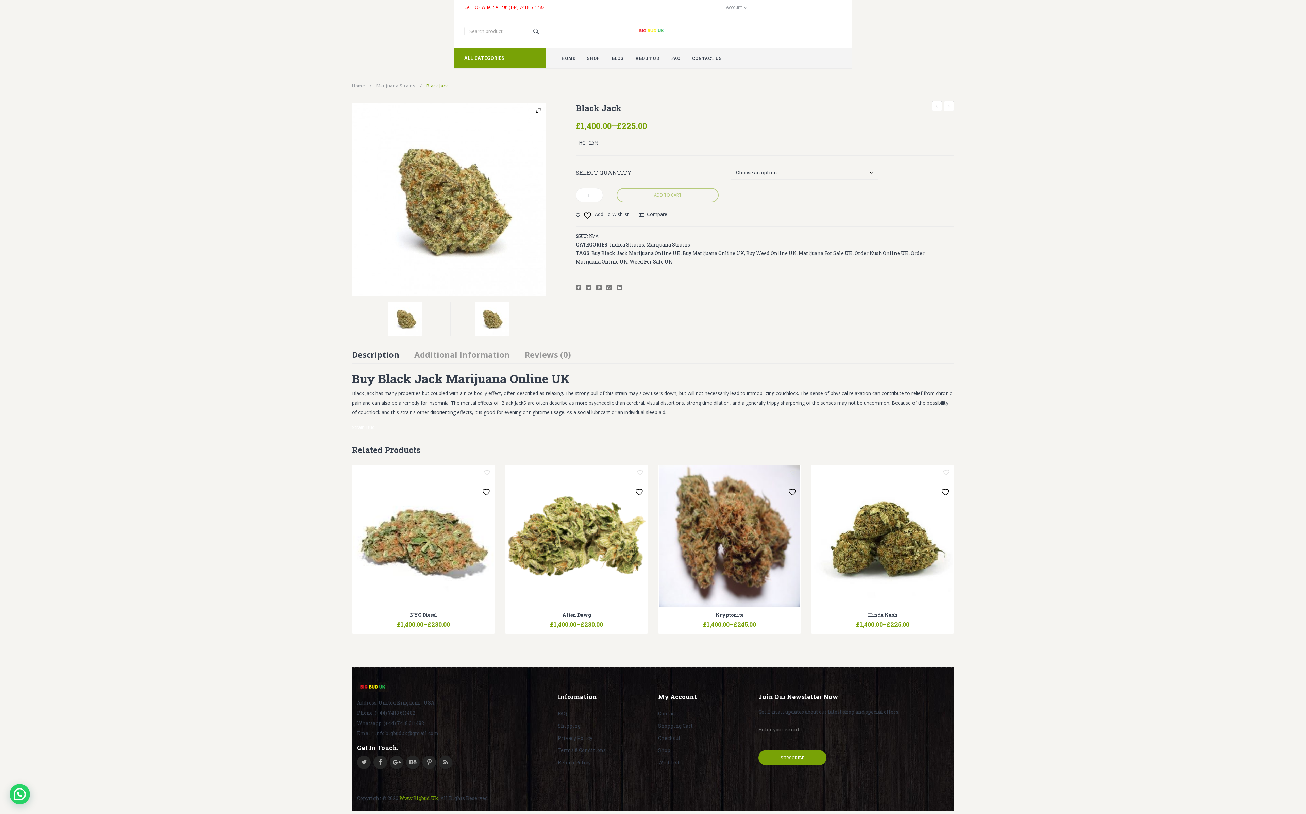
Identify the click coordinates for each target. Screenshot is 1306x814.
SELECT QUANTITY (604, 172)
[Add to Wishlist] (487, 472)
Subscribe (792, 757)
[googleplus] (396, 762)
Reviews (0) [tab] (548, 354)
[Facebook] (578, 287)
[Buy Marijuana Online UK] (373, 687)
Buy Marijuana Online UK (713, 253)
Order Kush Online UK (882, 253)
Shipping (569, 726)
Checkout (669, 738)
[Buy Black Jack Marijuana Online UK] (491, 319)
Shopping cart (675, 726)
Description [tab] (375, 354)
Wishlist (669, 762)
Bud (370, 427)
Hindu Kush (937, 107)
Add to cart (668, 195)
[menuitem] (570, 58)
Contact (667, 713)
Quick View (441, 621)
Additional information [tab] (462, 354)
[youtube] (413, 762)
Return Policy (574, 762)
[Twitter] (588, 287)
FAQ (562, 713)
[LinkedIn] (619, 287)
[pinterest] (429, 762)
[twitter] (364, 762)
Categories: (592, 244)
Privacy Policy (575, 738)
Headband (949, 106)
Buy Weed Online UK (771, 253)
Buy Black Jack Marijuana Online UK (636, 253)
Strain (358, 427)
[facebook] (380, 762)
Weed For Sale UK (651, 261)
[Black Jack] (405, 319)
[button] (20, 794)
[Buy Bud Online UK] (653, 31)
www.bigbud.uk (418, 798)
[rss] (445, 762)
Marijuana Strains (396, 86)
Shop (664, 750)
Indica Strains (626, 244)
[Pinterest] (599, 287)
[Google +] (609, 287)
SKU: (582, 236)
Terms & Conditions (582, 750)
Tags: (583, 253)
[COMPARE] (423, 621)
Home (358, 86)
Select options (406, 621)
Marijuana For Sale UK (826, 253)
